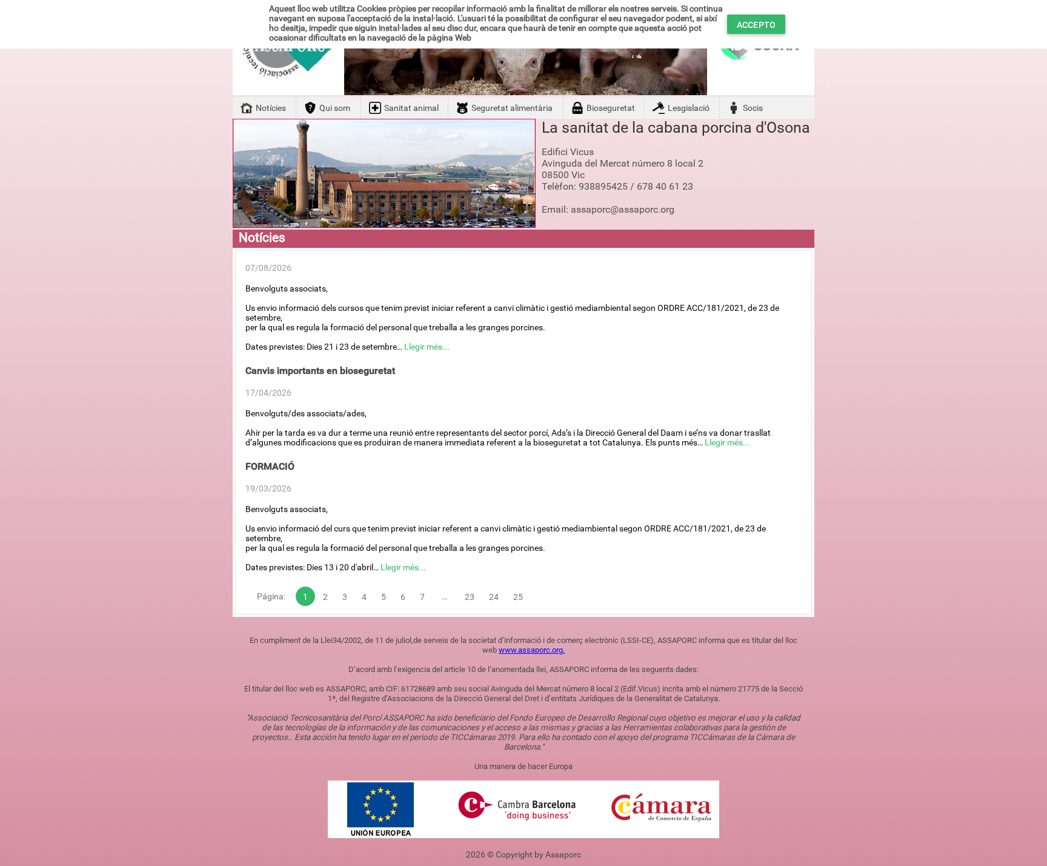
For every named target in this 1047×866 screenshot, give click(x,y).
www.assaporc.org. (532, 649)
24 (494, 597)
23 (469, 597)
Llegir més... (427, 346)
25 (518, 597)
